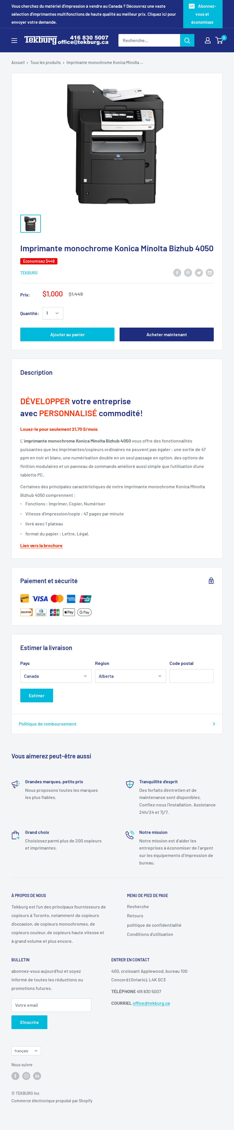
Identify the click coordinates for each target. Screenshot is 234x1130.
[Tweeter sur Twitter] (199, 272)
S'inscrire (29, 1022)
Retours (135, 915)
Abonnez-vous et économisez (203, 14)
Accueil (18, 62)
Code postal (181, 663)
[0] (219, 40)
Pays (25, 663)
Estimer (37, 695)
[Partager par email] (210, 272)
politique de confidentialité (154, 925)
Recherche (138, 906)
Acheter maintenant (166, 334)
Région (102, 663)
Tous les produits (45, 62)
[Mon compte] (208, 40)
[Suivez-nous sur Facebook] (15, 1076)
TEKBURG (29, 272)
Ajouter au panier (67, 334)
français (21, 1050)
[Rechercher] (187, 40)
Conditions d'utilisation (150, 934)
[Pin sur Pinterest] (188, 272)
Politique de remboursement (47, 723)
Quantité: (29, 313)
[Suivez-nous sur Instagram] (26, 1076)
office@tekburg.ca (151, 1003)
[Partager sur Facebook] (177, 272)
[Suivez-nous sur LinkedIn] (37, 1076)
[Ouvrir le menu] (14, 40)
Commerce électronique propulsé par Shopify (51, 1100)
